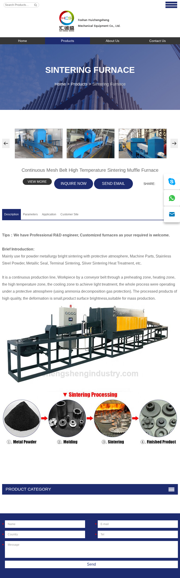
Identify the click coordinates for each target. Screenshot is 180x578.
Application (49, 214)
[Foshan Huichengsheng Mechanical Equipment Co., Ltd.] (90, 18)
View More (37, 181)
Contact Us (157, 41)
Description (11, 214)
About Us (112, 41)
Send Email (113, 184)
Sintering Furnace (90, 70)
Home (22, 41)
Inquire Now (73, 184)
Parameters (30, 214)
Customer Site (69, 214)
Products (67, 41)
